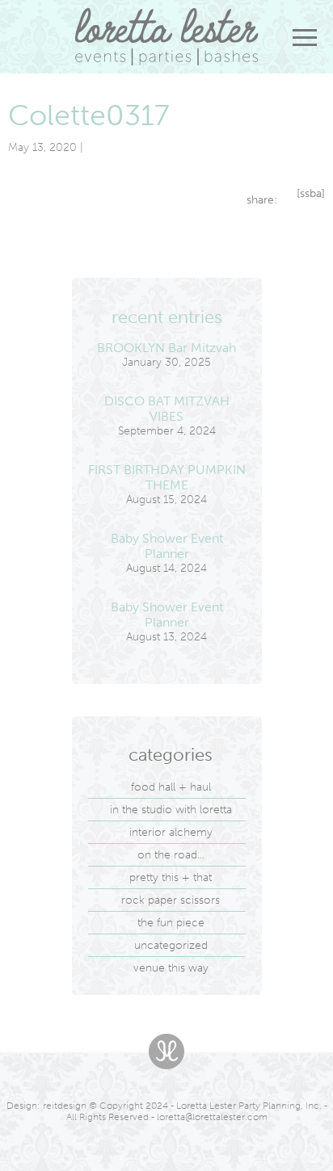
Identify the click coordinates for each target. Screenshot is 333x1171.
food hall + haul (171, 787)
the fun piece (170, 923)
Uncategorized (171, 945)
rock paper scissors (170, 900)
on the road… (170, 855)
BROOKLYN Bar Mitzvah (166, 347)
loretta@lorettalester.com (212, 1117)
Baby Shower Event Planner (167, 546)
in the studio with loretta (171, 809)
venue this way (171, 968)
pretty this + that (170, 877)
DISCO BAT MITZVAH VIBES (167, 408)
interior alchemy (171, 832)
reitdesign (64, 1105)
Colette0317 (89, 115)
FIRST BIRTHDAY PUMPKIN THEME (167, 477)
